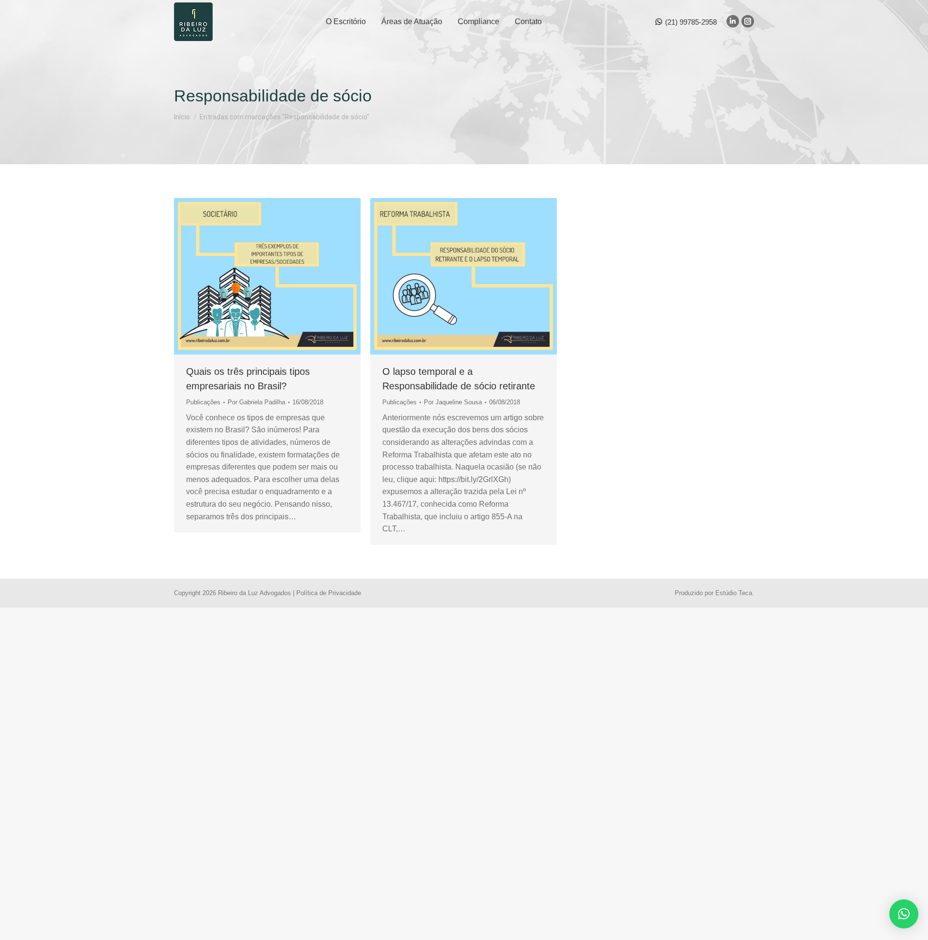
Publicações (203, 402)
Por (256, 402)
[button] (903, 913)
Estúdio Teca (733, 593)
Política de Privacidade (328, 593)
